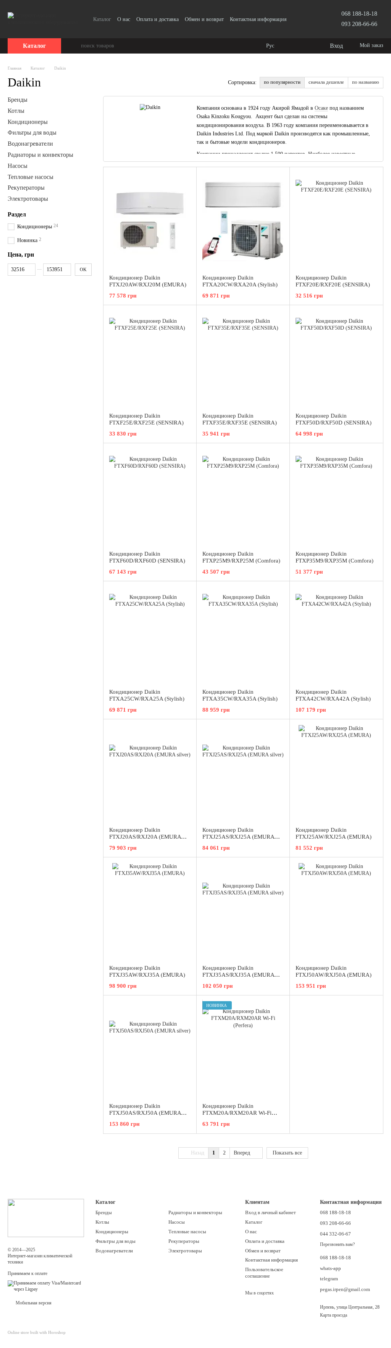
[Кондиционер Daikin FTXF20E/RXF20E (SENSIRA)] (336, 220)
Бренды (17, 99)
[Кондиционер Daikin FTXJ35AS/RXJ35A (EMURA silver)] (243, 911)
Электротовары (28, 198)
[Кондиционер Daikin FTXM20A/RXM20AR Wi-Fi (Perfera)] (243, 1049)
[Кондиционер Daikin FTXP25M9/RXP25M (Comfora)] (243, 497)
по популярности (282, 82)
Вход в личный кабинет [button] (270, 1212)
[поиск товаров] (75, 46)
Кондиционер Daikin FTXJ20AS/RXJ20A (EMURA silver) (145, 837)
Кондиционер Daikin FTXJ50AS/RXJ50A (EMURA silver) (145, 1113)
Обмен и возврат (204, 19)
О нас (123, 19)
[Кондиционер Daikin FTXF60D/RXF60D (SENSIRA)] (150, 497)
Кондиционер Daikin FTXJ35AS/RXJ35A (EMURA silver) (238, 975)
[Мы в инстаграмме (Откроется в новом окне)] (311, 19)
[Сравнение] (292, 46)
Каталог (102, 19)
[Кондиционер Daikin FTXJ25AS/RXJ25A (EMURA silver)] (243, 773)
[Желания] (308, 46)
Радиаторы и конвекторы (40, 154)
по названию (365, 82)
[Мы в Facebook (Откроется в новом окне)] (302, 19)
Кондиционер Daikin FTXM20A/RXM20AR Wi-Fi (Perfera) (236, 1113)
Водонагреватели (30, 143)
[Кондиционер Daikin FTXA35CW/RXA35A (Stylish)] (243, 635)
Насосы (17, 166)
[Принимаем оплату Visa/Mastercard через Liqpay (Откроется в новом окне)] (46, 1286)
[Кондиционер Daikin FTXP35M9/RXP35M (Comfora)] (336, 497)
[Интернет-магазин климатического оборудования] (46, 1217)
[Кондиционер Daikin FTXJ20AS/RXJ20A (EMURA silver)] (150, 773)
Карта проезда (333, 1315)
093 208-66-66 (359, 24)
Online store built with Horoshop (37, 1332)
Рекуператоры (26, 187)
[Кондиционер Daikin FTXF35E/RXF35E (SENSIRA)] (243, 359)
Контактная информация (258, 19)
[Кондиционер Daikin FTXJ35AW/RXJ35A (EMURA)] (150, 911)
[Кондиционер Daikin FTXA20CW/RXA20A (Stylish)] (243, 220)
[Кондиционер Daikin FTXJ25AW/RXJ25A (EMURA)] (336, 773)
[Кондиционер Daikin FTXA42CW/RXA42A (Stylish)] (336, 635)
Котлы (16, 110)
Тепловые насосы (30, 176)
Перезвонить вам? (337, 1244)
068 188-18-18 (359, 13)
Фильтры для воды (32, 132)
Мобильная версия (33, 1303)
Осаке (321, 108)
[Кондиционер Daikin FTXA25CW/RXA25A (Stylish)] (150, 635)
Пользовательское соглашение (264, 1273)
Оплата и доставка (157, 19)
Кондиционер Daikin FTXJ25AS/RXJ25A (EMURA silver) (238, 837)
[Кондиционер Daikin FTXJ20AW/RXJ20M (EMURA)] (150, 220)
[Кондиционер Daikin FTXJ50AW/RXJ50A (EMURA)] (336, 911)
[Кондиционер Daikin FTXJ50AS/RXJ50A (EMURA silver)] (150, 1049)
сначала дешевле (326, 82)
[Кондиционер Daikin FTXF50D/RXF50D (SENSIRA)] (336, 359)
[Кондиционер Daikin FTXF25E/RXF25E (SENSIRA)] (150, 359)
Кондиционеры (28, 121)
